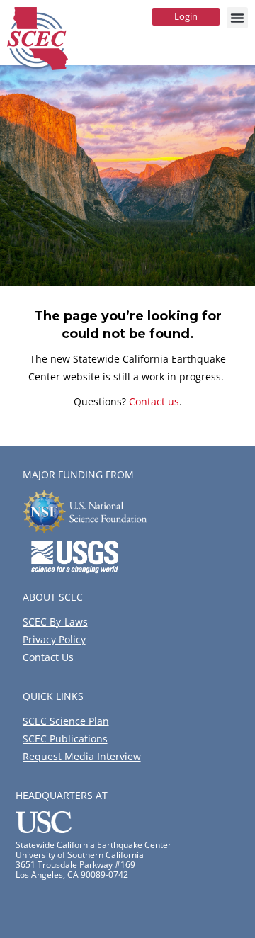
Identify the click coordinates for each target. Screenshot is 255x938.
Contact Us (48, 657)
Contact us (154, 401)
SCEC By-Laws (55, 621)
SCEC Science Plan (66, 721)
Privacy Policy (54, 639)
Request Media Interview (82, 756)
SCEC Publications (65, 738)
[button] (237, 17)
